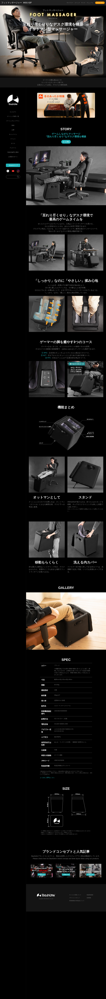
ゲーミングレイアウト (13, 120)
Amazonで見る (100, 2)
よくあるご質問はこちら (47, 777)
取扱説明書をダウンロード (62, 765)
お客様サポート (13, 156)
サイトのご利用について (75, 894)
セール (13, 143)
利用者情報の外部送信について (76, 900)
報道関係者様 (90, 894)
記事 (13, 129)
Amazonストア (13, 165)
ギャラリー (70, 2)
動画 (13, 125)
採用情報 (89, 897)
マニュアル (90, 2)
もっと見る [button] (66, 141)
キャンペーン (13, 134)
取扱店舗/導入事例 (13, 152)
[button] (61, 646)
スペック (77, 2)
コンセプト (13, 111)
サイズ (83, 2)
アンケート (13, 147)
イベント (13, 138)
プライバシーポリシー (74, 897)
